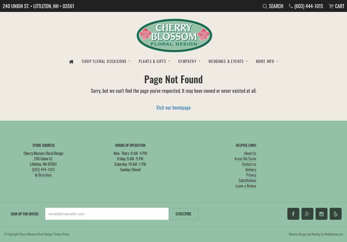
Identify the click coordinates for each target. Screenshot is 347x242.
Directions (44, 175)
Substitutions (247, 180)
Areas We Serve (245, 158)
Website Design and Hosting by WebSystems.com (316, 234)
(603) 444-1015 (43, 169)
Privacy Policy (61, 234)
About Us (250, 153)
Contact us (249, 164)
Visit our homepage (173, 107)
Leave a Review (246, 186)
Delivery (250, 169)
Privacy (251, 175)
